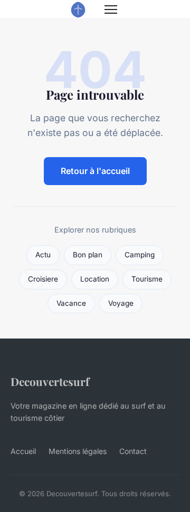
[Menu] (110, 9)
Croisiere (43, 279)
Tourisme (147, 279)
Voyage (121, 303)
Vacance (71, 303)
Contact (133, 451)
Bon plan (87, 254)
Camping (140, 254)
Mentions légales (78, 451)
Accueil (23, 451)
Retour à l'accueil (95, 171)
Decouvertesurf (50, 381)
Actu (43, 254)
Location (94, 279)
